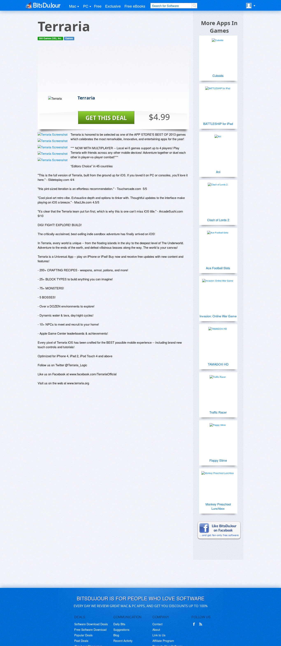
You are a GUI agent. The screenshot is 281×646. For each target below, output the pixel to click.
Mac (72, 6)
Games (69, 38)
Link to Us (158, 635)
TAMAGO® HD (218, 364)
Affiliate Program (163, 641)
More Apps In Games (219, 26)
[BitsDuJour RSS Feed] (201, 624)
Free (97, 6)
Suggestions (121, 630)
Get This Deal (106, 118)
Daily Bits (119, 624)
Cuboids (218, 75)
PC (85, 6)
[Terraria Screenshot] (52, 134)
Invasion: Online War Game (218, 316)
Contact (157, 624)
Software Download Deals (91, 624)
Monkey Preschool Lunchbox (218, 506)
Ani (218, 172)
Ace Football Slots (218, 268)
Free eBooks (134, 6)
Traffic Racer (218, 412)
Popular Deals (83, 635)
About (156, 630)
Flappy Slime (218, 460)
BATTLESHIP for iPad (218, 123)
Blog (116, 635)
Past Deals (81, 641)
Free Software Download (90, 630)
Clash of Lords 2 (218, 220)
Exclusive (113, 6)
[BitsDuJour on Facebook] (195, 624)
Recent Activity (122, 641)
